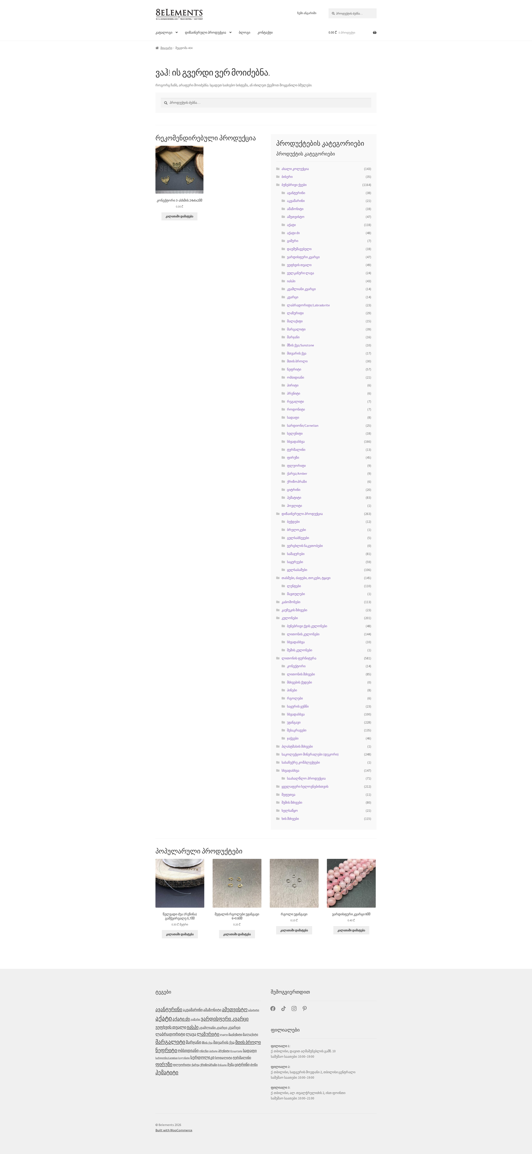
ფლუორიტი (296, 465)
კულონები (290, 618)
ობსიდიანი (295, 377)
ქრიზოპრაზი (297, 481)
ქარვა (195, 1065)
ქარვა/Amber (297, 473)
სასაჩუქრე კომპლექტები (301, 762)
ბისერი (287, 177)
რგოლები (295, 698)
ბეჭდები (293, 522)
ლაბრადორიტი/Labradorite (308, 305)
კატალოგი (163, 32)
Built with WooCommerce (173, 1130)
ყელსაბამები (297, 570)
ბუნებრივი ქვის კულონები (307, 626)
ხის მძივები (290, 819)
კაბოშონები (291, 602)
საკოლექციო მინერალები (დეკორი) (310, 754)
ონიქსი (204, 1051)
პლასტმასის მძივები (297, 746)
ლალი (224, 1034)
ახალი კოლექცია (295, 169)
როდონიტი (296, 409)
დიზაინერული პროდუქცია (205, 32)
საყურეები (295, 562)
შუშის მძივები (292, 802)
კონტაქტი (265, 32)
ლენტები (294, 586)
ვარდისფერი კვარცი (303, 257)
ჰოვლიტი (294, 506)
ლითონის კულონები (303, 634)
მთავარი (166, 48)
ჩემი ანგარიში (306, 13)
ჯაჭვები (292, 738)
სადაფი (293, 417)
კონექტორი (296, 666)
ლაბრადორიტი (170, 1034)
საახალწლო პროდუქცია (306, 778)
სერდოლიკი (202, 1057)
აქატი (291, 225)
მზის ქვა (207, 1042)
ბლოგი (244, 32)
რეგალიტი (295, 401)
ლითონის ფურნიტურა (299, 658)
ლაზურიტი (295, 313)
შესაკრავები (296, 730)
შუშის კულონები (299, 650)
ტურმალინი (296, 449)
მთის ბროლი (297, 361)
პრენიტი (293, 393)
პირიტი (292, 385)
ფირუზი (293, 457)
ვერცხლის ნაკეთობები (305, 546)
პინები (292, 690)
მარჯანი (293, 337)
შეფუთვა (288, 794)
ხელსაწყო (290, 810)
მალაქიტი (295, 321)
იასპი (291, 281)
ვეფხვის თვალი (299, 265)
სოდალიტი (223, 1058)
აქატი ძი (293, 233)
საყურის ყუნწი (298, 706)
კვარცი (292, 297)
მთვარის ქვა (296, 353)
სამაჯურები (295, 554)
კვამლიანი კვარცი (301, 289)
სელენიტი (295, 433)
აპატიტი (253, 1010)
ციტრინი (293, 490)
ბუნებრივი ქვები (294, 185)
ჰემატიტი (294, 497)
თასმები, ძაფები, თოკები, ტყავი (306, 578)
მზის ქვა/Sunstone (300, 345)
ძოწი (254, 1065)
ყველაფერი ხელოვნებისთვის (305, 786)
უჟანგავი (293, 722)
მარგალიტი (296, 329)
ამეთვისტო (295, 217)
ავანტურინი (296, 193)
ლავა (191, 1034)
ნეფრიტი (294, 369)
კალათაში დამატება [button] (179, 216)
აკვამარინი (296, 201)
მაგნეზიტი (235, 1034)
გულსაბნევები (298, 538)
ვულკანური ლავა (300, 273)
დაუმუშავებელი (299, 249)
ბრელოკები (296, 530)
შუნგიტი (222, 1065)
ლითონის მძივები (301, 674)
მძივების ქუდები (299, 682)
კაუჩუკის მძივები (294, 610)
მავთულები (296, 594)
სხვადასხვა (296, 441)
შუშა (230, 1064)
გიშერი (292, 241)
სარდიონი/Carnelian (302, 425)
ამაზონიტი (295, 209)
